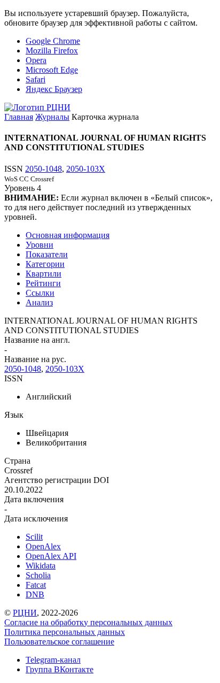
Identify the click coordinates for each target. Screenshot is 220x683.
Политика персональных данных (64, 631)
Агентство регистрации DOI (56, 480)
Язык (13, 414)
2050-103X (85, 168)
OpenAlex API (51, 556)
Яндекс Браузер (54, 89)
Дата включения (34, 499)
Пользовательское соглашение (59, 641)
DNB (35, 594)
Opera (36, 60)
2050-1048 (43, 168)
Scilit (34, 536)
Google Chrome (53, 40)
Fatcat (36, 584)
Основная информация (67, 235)
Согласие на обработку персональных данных (88, 622)
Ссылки (40, 292)
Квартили (43, 273)
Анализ (39, 302)
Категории (45, 263)
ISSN (13, 378)
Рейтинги (43, 283)
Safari (35, 79)
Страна (17, 460)
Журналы (52, 116)
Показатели (47, 254)
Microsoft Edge (52, 69)
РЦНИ (25, 612)
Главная (18, 116)
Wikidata (41, 565)
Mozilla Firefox (52, 50)
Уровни (39, 244)
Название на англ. (37, 339)
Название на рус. (35, 359)
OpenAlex (43, 546)
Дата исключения (36, 518)
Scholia (38, 575)
